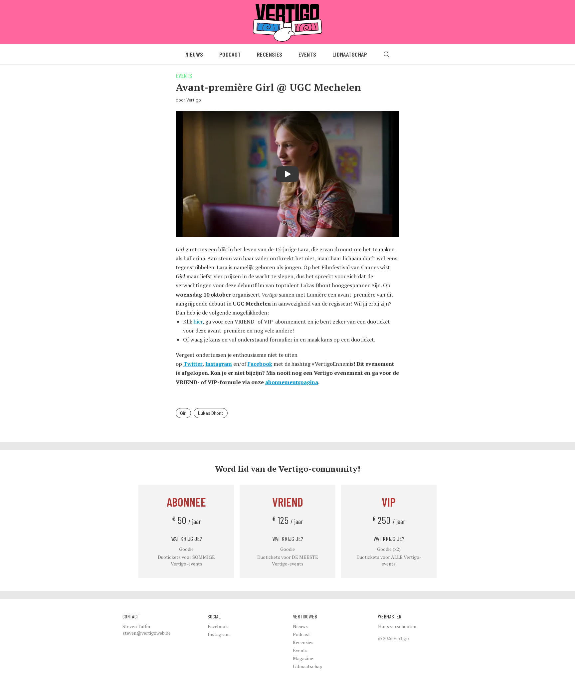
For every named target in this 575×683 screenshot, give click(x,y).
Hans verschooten (397, 626)
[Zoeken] (386, 54)
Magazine (303, 658)
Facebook (260, 363)
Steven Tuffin (136, 626)
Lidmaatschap (349, 54)
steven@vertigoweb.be (146, 633)
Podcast (230, 54)
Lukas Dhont (210, 413)
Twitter (193, 363)
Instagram (218, 363)
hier (198, 321)
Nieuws (194, 54)
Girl (183, 413)
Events (307, 54)
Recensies (270, 54)
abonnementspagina (291, 382)
